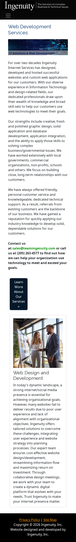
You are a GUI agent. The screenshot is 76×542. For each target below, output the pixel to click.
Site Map (50, 520)
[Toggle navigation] (8, 16)
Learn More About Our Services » (18, 294)
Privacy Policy (29, 520)
